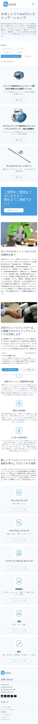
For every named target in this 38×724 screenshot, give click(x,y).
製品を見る (19, 100)
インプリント (5, 717)
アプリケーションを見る (19, 509)
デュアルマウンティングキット (19, 166)
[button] (5, 353)
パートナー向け (6, 707)
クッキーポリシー (6, 714)
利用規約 (3, 712)
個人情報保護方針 (30, 353)
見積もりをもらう (13, 210)
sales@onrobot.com (7, 692)
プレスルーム (5, 719)
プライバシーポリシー (8, 709)
